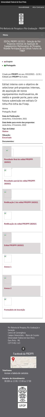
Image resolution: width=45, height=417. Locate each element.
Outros (5, 131)
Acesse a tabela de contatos (16, 373)
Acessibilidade (23, 7)
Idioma (5, 109)
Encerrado (7, 138)
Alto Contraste (38, 7)
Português (11, 65)
